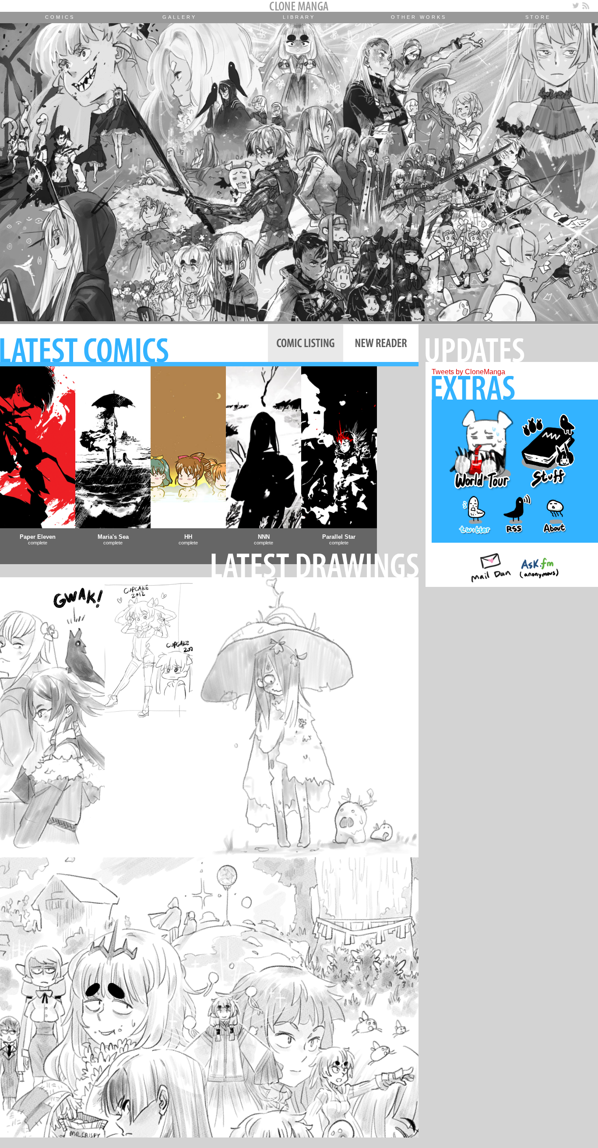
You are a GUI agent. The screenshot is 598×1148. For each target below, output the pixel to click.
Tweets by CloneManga (468, 372)
